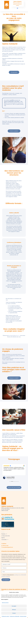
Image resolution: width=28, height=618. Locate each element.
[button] (17, 8)
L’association (4, 539)
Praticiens (3, 533)
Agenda (3, 537)
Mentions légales (23, 616)
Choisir (14, 613)
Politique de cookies (5, 616)
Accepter (14, 606)
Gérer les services (5, 602)
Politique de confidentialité (14, 616)
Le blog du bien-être (5, 535)
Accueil (2, 532)
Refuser (14, 609)
